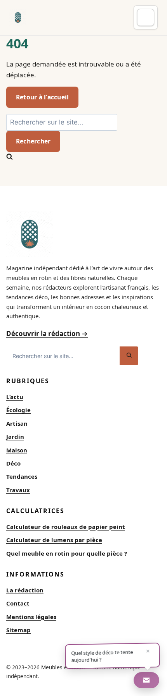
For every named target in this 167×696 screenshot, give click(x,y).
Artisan (17, 423)
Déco (13, 463)
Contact (18, 603)
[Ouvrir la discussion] (146, 680)
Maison (16, 450)
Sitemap (18, 630)
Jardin (15, 436)
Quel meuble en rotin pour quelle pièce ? (66, 553)
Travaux (18, 490)
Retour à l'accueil (42, 97)
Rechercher (33, 141)
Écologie (18, 410)
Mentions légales (31, 617)
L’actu (14, 397)
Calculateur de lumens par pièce (54, 540)
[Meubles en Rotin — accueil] (17, 17)
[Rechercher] (129, 355)
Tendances (21, 476)
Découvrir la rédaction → (47, 333)
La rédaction (24, 590)
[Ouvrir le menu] (145, 17)
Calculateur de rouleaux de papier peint (65, 527)
